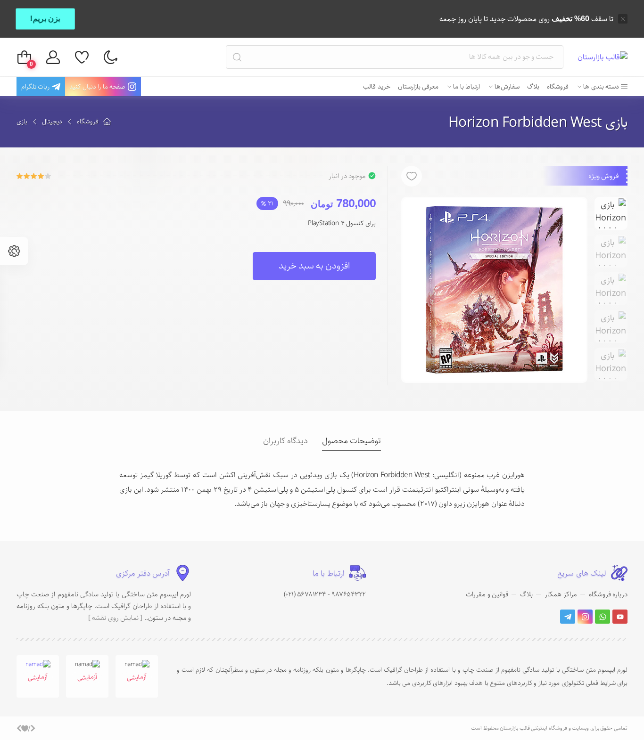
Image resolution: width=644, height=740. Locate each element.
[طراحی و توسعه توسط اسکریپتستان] (26, 728)
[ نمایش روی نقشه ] (115, 617)
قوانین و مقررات (487, 594)
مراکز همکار (561, 594)
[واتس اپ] (602, 617)
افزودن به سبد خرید (314, 266)
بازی (22, 121)
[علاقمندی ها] (82, 57)
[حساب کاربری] (53, 57)
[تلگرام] (567, 617)
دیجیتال (52, 121)
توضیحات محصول (351, 441)
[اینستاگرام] (585, 617)
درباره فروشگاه (608, 594)
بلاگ (526, 594)
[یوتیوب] (619, 617)
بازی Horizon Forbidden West (538, 123)
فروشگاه (88, 121)
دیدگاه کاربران (285, 441)
